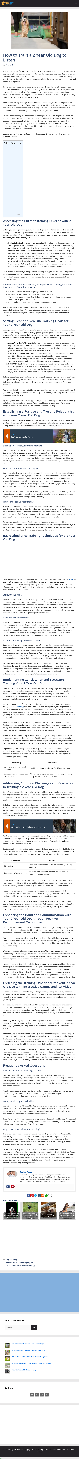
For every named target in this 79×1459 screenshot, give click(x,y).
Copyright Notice (30, 1449)
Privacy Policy (43, 1449)
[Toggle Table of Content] (18, 214)
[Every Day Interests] (7, 3)
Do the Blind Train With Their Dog (20, 1266)
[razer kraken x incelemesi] (39, 1458)
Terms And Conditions (57, 1449)
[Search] (34, 1327)
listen (70, 579)
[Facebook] (8, 1186)
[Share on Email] (50, 1195)
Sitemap (39, 1452)
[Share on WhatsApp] (46, 1195)
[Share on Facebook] (28, 1195)
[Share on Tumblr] (39, 1195)
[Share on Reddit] (42, 1195)
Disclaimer (70, 1449)
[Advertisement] (12, 179)
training (20, 707)
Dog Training (11, 1259)
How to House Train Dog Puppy (19, 1262)
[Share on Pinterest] (32, 1195)
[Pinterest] (13, 1186)
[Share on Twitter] (35, 1195)
